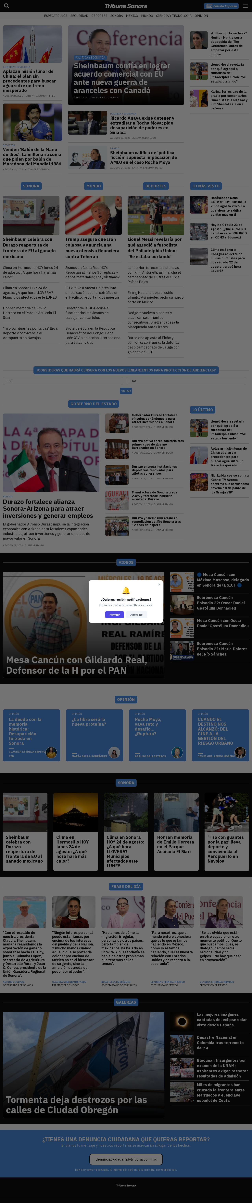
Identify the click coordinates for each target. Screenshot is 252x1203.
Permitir (114, 614)
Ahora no (136, 614)
